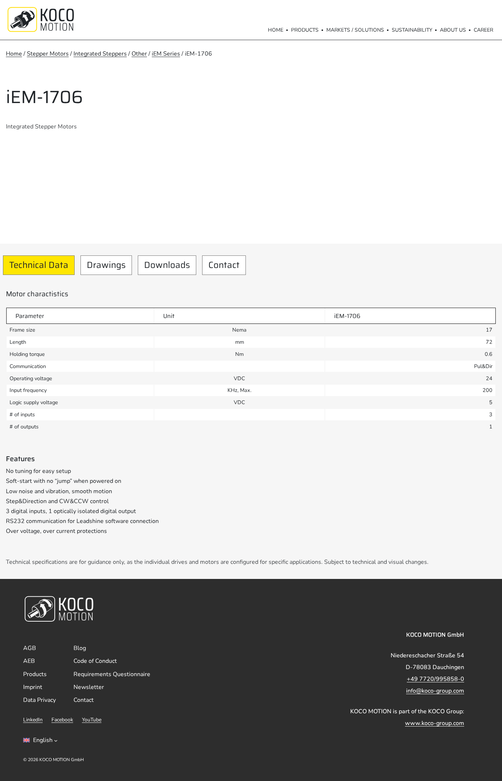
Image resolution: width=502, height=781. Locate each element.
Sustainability (412, 29)
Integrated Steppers (100, 54)
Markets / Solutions (355, 29)
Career (483, 29)
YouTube (91, 719)
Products (305, 29)
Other (139, 54)
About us (453, 29)
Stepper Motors (48, 54)
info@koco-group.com (435, 691)
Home (275, 29)
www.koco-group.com (434, 723)
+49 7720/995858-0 (435, 679)
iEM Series (166, 54)
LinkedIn (33, 719)
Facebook (62, 719)
